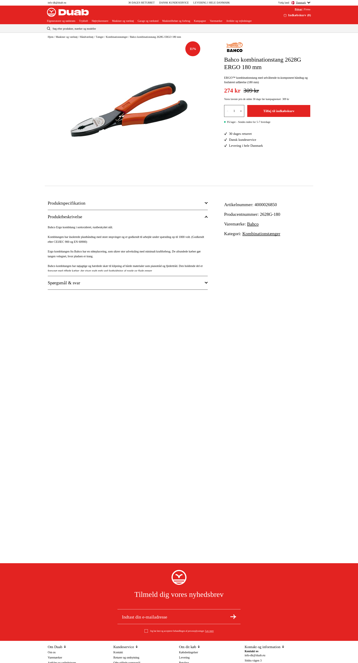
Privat (298, 9)
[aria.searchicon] (49, 28)
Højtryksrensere (100, 21)
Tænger (100, 37)
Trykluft (83, 21)
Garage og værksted (148, 21)
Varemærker (216, 21)
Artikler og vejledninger (239, 21)
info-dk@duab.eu (57, 2)
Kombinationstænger (117, 37)
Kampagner (200, 21)
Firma (307, 9)
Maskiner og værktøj (123, 21)
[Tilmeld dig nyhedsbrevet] (233, 616)
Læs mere (209, 631)
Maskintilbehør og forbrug (176, 21)
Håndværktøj (86, 37)
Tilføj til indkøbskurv (278, 111)
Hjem (51, 37)
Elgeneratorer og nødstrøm (61, 21)
